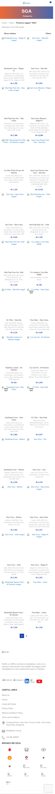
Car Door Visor (43, 74)
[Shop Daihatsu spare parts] (43, 774)
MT (42, 477)
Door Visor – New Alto (39, 68)
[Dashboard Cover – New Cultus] (14, 401)
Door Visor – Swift (14, 565)
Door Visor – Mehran (13, 517)
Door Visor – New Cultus (39, 517)
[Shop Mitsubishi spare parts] (26, 766)
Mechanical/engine (11, 325)
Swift (10, 182)
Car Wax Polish (18, 178)
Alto (30, 71)
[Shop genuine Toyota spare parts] (43, 749)
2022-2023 (41, 420)
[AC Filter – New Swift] (39, 401)
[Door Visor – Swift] (14, 548)
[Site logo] (26, 3)
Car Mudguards (9, 126)
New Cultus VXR (18, 234)
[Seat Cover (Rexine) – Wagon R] (39, 101)
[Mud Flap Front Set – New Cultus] (14, 101)
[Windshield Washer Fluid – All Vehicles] (14, 596)
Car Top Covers (18, 230)
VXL (38, 620)
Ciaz (6, 180)
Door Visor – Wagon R (39, 565)
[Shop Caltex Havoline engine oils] (26, 758)
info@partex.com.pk (13, 731)
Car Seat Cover (43, 126)
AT (44, 473)
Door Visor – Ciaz (39, 470)
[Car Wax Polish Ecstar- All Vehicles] (14, 154)
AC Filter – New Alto (13, 320)
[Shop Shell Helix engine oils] (9, 758)
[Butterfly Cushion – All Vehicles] (14, 351)
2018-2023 (36, 71)
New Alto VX (34, 76)
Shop (11, 23)
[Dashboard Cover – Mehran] (14, 453)
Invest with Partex (9, 704)
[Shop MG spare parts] (9, 766)
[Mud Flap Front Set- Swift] (14, 255)
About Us (5, 695)
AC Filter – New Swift (39, 418)
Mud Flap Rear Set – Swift (39, 225)
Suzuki (10, 78)
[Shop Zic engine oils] (9, 783)
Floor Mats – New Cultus (39, 320)
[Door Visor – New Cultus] (39, 500)
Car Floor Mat (43, 325)
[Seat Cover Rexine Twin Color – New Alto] (39, 154)
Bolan (17, 176)
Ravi (21, 180)
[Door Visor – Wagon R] (39, 548)
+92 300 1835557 (12, 737)
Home (4, 23)
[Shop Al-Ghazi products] (43, 758)
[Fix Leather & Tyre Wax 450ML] (39, 255)
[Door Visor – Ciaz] (39, 453)
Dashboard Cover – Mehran (14, 470)
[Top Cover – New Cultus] (14, 208)
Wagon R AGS (19, 78)
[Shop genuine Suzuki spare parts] (9, 749)
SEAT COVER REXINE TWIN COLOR (39, 184)
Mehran (16, 180)
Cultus (10, 180)
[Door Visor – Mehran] (14, 500)
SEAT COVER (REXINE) (39, 128)
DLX (46, 232)
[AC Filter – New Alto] (14, 303)
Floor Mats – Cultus (39, 613)
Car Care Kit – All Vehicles (39, 368)
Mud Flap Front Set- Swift (13, 272)
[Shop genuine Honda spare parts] (26, 749)
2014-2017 (16, 74)
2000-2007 (39, 616)
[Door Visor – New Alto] (39, 52)
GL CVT (36, 425)
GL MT (42, 425)
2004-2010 (37, 228)
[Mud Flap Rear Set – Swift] (39, 208)
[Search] (44, 3)
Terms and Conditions (11, 717)
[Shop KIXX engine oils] (9, 774)
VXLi (42, 620)
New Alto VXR (41, 78)
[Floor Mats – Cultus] (39, 596)
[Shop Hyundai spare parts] (43, 766)
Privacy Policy (7, 708)
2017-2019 (38, 473)
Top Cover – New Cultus (14, 225)
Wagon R (8, 74)
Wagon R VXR (19, 80)
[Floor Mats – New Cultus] (39, 303)
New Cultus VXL (14, 128)
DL (40, 232)
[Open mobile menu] (3, 3)
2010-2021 (45, 228)
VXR (13, 479)
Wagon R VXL (8, 80)
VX (23, 477)
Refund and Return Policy (12, 713)
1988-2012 (14, 473)
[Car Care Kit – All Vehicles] (39, 351)
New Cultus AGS (14, 232)
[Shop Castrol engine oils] (26, 774)
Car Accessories (18, 124)
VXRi (39, 622)
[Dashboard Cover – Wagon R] (14, 52)
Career (5, 700)
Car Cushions (18, 375)
